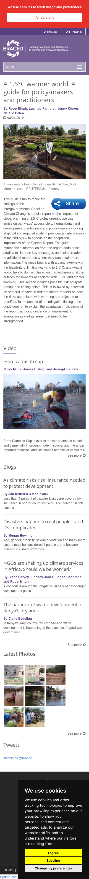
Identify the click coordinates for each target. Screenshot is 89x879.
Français (75, 32)
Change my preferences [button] (53, 868)
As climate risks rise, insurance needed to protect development (44, 483)
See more (75, 455)
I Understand (44, 17)
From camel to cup (23, 361)
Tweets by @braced (17, 758)
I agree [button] (53, 853)
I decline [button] (53, 860)
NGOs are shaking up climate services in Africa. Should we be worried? (43, 566)
